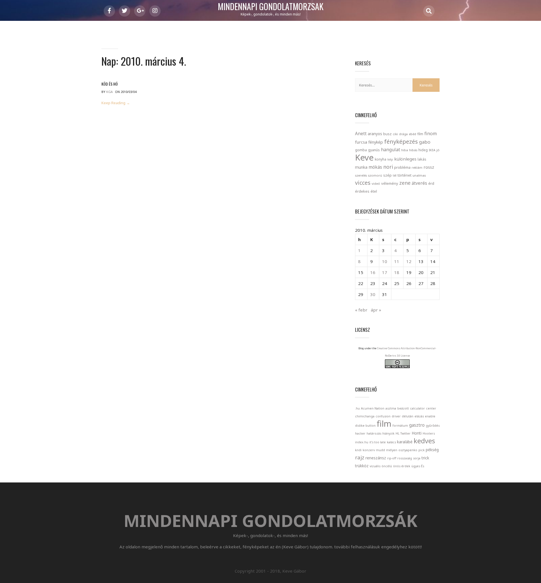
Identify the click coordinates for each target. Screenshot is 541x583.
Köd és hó (109, 84)
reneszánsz (375, 457)
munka (361, 167)
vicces (363, 182)
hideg (423, 150)
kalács (391, 442)
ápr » (376, 310)
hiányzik (388, 433)
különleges (405, 159)
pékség (432, 449)
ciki (395, 134)
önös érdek (401, 466)
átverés (419, 183)
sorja (416, 458)
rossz (429, 167)
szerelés (361, 175)
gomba (361, 150)
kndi (358, 450)
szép (387, 175)
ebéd (412, 134)
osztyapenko (407, 450)
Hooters (429, 433)
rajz (359, 457)
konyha (380, 159)
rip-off (391, 458)
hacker (360, 433)
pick (421, 450)
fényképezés (401, 141)
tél (394, 175)
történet (404, 175)
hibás (413, 150)
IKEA (432, 150)
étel (374, 191)
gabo (424, 142)
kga (109, 92)
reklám (417, 167)
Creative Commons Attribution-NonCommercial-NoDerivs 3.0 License (406, 351)
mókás (375, 167)
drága (403, 134)
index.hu (361, 442)
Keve (364, 157)
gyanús (374, 150)
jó (438, 150)
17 (384, 272)
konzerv (369, 450)
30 (372, 294)
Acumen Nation (372, 408)
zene (405, 182)
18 (396, 272)
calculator (417, 408)
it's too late (377, 442)
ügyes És (417, 466)
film (420, 134)
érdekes (362, 191)
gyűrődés (433, 426)
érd (431, 183)
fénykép (375, 142)
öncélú (387, 466)
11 (396, 261)
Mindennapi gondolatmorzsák (270, 7)
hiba (404, 150)
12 (408, 261)
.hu (357, 408)
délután (407, 416)
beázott (403, 408)
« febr (361, 310)
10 (384, 261)
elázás (419, 416)
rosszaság (404, 458)
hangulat (390, 149)
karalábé (405, 441)
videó (376, 183)
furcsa (361, 142)
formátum (400, 426)
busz (387, 134)
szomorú (375, 175)
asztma (390, 408)
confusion (383, 416)
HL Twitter (403, 433)
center (431, 408)
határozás (374, 433)
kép (390, 159)
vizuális (375, 466)
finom (430, 133)
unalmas (419, 175)
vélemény (389, 183)
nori (388, 166)
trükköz (362, 465)
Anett (361, 133)
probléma (402, 167)
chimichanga (364, 416)
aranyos (375, 133)
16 (372, 272)
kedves (424, 440)
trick (425, 457)
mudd (380, 450)
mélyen (391, 450)
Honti (417, 433)
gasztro (417, 425)
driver (396, 416)
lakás (422, 159)
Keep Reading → (115, 103)
